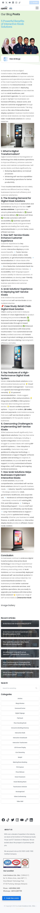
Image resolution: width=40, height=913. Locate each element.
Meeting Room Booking (20, 762)
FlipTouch (20, 718)
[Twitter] (12, 820)
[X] (6, 2)
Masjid (20, 757)
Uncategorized (20, 791)
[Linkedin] (31, 820)
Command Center (20, 708)
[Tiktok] (8, 820)
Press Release (20, 772)
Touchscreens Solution (20, 786)
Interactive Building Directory (20, 728)
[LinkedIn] (13, 2)
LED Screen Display (20, 747)
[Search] (36, 688)
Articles (20, 698)
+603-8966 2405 (14, 888)
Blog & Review (20, 703)
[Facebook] (3, 2)
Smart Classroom (20, 777)
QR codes (28, 409)
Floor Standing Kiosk (20, 723)
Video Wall (20, 801)
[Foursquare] (26, 820)
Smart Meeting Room (20, 782)
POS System (20, 767)
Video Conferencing (20, 796)
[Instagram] (16, 2)
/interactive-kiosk (24, 598)
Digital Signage (20, 713)
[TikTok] (19, 2)
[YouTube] (10, 2)
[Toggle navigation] (37, 8)
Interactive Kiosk (20, 733)
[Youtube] (22, 820)
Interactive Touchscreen (20, 742)
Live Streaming (20, 752)
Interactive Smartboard (20, 737)
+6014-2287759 (16, 891)
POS (15, 401)
